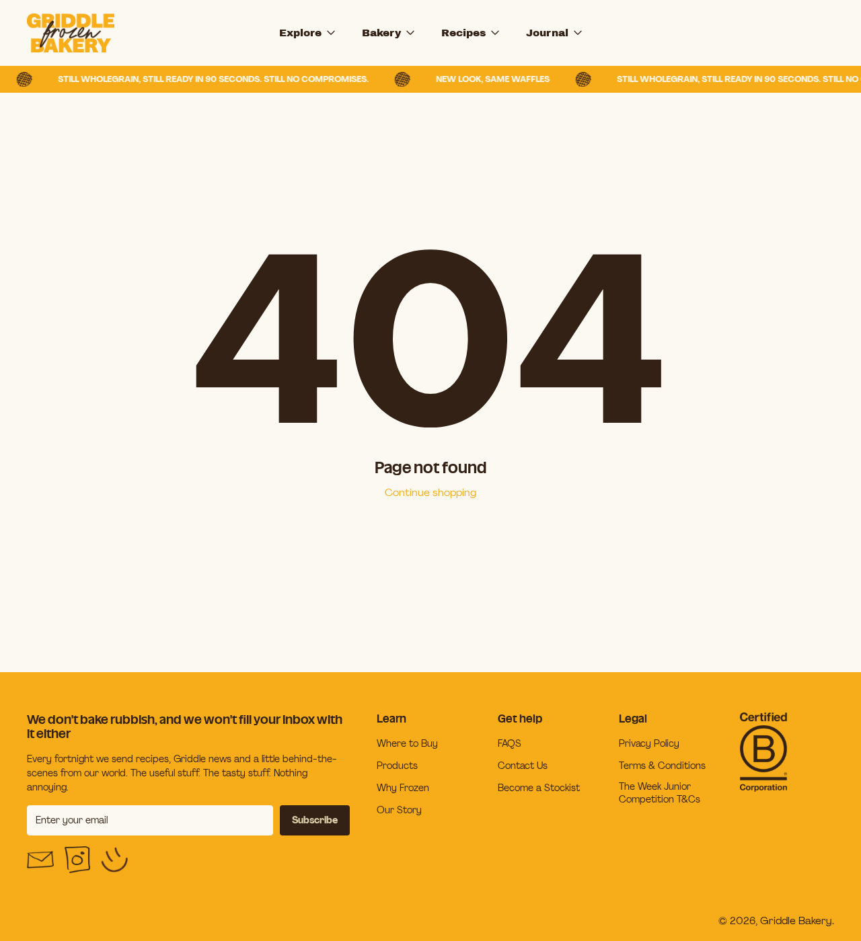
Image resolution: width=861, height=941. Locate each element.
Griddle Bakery (796, 920)
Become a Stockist (539, 788)
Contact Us (523, 766)
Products (397, 766)
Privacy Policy (649, 743)
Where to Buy (407, 743)
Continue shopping (430, 492)
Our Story (399, 810)
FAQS (509, 743)
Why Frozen (403, 788)
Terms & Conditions (662, 766)
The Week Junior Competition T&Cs (659, 792)
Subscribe (315, 820)
